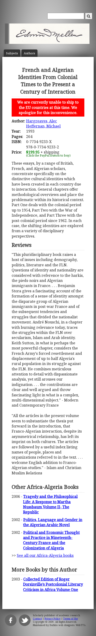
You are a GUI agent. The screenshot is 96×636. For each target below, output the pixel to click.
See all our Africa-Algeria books (45, 555)
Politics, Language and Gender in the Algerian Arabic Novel (52, 522)
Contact (37, 618)
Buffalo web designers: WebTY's (67, 625)
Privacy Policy (53, 618)
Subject (12, 53)
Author (29, 53)
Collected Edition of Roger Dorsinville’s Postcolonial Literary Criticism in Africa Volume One (53, 584)
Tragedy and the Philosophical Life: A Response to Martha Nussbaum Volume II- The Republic (50, 504)
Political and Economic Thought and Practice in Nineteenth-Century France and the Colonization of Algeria (51, 540)
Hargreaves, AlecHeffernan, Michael (43, 123)
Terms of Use (70, 618)
